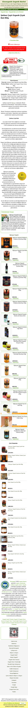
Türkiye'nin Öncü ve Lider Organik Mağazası (11, 4)
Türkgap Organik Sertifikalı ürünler (19, 97)
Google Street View (14, 689)
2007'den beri (23, 5)
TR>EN (26, 9)
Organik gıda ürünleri (6, 607)
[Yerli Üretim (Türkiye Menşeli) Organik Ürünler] (10, 63)
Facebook (14, 682)
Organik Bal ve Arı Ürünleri (16, 12)
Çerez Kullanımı (9, 675)
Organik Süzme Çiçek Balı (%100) (14, 99)
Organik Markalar (15, 622)
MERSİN (15, 92)
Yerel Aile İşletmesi (8, 7)
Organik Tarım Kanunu (14, 659)
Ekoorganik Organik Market (14, 2)
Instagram (14, 680)
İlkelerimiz (14, 643)
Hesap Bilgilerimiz (14, 673)
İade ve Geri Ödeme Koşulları (14, 666)
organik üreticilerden (20, 583)
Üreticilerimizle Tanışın (8, 212)
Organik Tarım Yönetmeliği (8, 610)
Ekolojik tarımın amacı (7, 591)
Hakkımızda (14, 641)
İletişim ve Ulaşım (14, 652)
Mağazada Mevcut (16, 413)
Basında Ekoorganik (14, 648)
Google (14, 684)
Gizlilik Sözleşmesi (14, 668)
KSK (21, 622)
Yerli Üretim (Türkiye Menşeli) (16, 90)
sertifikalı (12, 585)
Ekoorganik (12, 581)
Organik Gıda (4, 12)
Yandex (14, 691)
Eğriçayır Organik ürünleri (14, 94)
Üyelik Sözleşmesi (14, 671)
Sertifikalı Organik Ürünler (12, 5)
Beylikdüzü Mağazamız (14, 645)
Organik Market (22, 581)
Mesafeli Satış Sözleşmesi (14, 664)
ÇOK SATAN (15, 9)
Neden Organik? (14, 619)
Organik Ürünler (22, 621)
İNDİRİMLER (3, 9)
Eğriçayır (13, 103)
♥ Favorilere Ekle (14, 40)
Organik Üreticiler (6, 622)
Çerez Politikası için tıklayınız (11, 703)
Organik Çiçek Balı (11, 96)
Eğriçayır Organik (16, 89)
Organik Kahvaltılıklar (22, 96)
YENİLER (9, 9)
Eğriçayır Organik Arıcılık (16, 87)
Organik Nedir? (6, 619)
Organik (24, 585)
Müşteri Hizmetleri (14, 678)
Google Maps (14, 687)
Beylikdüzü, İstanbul (19, 7)
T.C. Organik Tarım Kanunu (18, 609)
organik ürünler (18, 585)
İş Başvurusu (14, 650)
